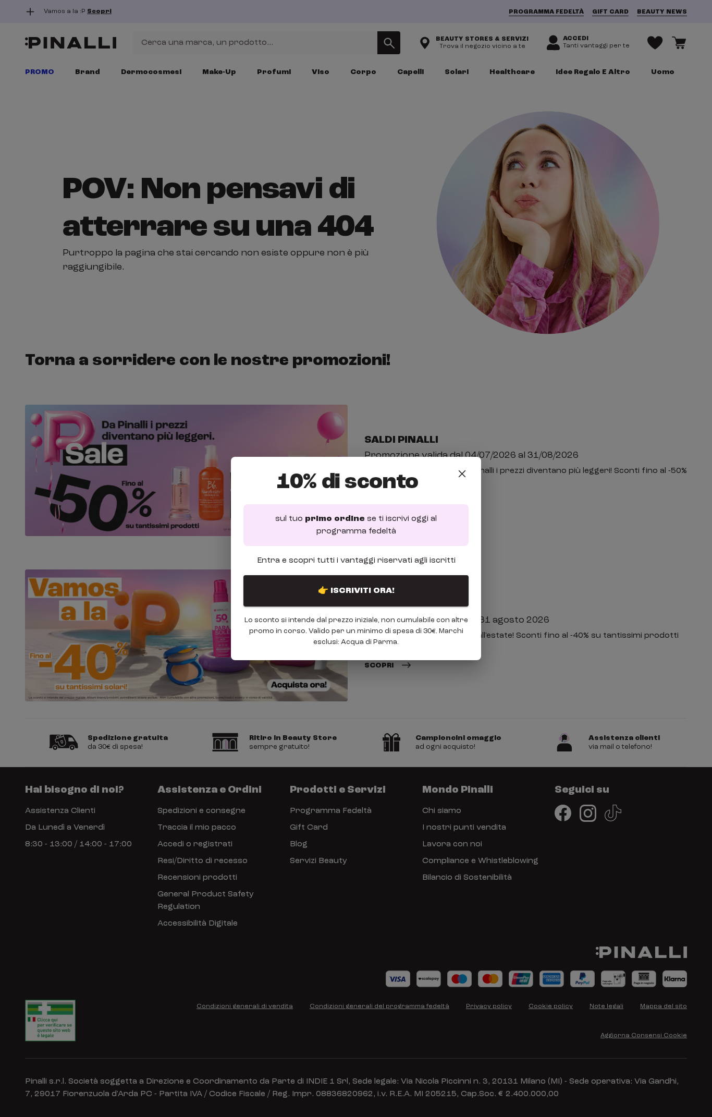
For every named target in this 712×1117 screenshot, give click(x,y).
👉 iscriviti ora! (356, 591)
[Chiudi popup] (462, 473)
